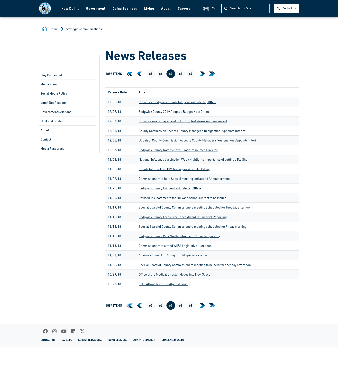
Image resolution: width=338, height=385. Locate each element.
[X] (82, 331)
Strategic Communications (84, 29)
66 (161, 74)
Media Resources (52, 148)
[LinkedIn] (73, 331)
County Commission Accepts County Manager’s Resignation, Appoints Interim (192, 131)
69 (190, 74)
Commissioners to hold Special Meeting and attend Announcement (184, 179)
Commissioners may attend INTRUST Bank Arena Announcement (183, 121)
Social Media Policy (53, 93)
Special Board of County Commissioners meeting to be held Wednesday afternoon (195, 265)
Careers (184, 8)
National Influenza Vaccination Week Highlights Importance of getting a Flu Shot (193, 159)
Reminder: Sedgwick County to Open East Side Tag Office (177, 102)
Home (53, 29)
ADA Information (144, 339)
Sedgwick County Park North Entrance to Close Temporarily (179, 236)
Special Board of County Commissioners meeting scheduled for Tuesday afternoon (195, 207)
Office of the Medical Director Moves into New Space (174, 274)
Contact (45, 139)
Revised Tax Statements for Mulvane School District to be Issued (183, 198)
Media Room (49, 84)
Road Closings (117, 339)
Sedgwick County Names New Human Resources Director (178, 150)
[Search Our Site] (225, 8)
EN (214, 8)
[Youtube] (64, 331)
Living (149, 8)
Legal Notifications (53, 103)
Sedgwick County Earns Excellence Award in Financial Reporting (183, 217)
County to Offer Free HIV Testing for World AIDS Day (174, 169)
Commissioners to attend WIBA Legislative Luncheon (175, 246)
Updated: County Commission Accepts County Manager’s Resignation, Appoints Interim (198, 140)
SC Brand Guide (51, 121)
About (166, 8)
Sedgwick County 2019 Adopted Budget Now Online (174, 112)
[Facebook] (45, 331)
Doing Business (124, 8)
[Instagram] (54, 331)
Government (95, 8)
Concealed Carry (173, 339)
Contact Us (289, 8)
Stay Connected (51, 75)
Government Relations (55, 112)
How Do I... (70, 8)
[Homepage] (45, 8)
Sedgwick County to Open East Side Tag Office (170, 188)
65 (151, 74)
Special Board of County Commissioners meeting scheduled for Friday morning (192, 226)
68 (180, 74)
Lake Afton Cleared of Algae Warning (164, 284)
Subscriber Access (90, 339)
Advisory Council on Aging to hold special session (173, 255)
